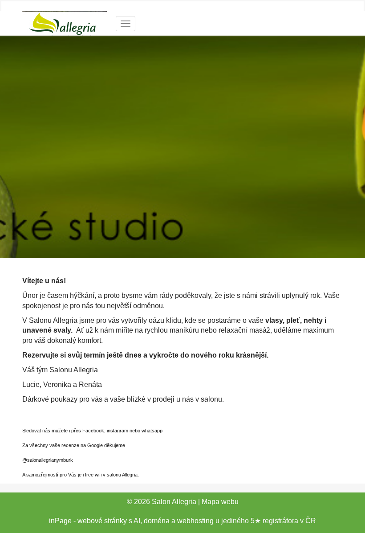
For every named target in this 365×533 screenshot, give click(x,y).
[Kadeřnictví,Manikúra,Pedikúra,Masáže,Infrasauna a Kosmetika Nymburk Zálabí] (64, 22)
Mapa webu (220, 501)
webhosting (195, 521)
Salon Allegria (174, 501)
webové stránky (102, 521)
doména (157, 521)
